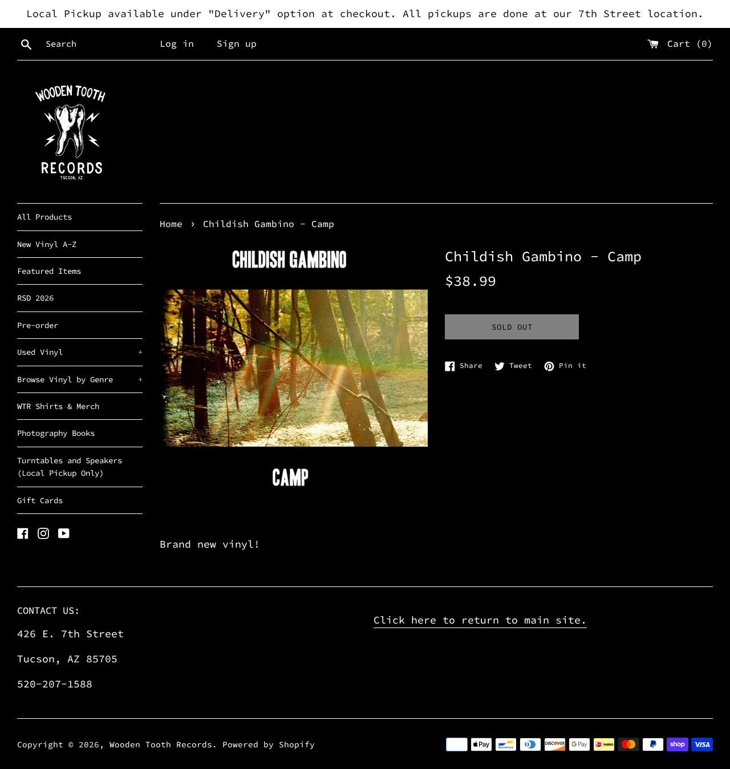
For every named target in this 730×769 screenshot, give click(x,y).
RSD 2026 (35, 298)
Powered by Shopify (268, 744)
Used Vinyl (80, 352)
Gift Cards (40, 500)
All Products (44, 217)
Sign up (237, 43)
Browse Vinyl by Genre (80, 379)
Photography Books (56, 433)
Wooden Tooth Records (161, 744)
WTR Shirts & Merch (58, 406)
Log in (177, 43)
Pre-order (37, 325)
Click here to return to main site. (480, 619)
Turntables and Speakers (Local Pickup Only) (69, 466)
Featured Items (49, 271)
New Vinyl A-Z (46, 244)
